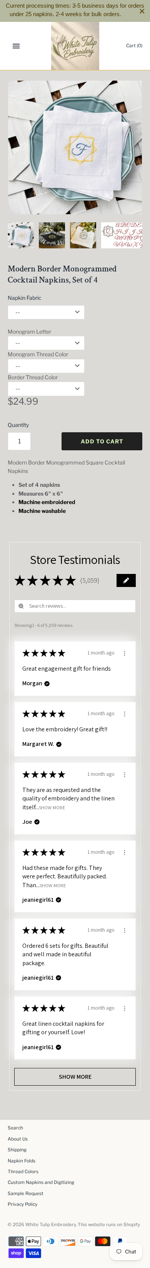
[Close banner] (142, 11)
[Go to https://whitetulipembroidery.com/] (75, 46)
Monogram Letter (29, 331)
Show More (52, 807)
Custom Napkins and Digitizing (41, 1182)
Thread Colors (23, 1171)
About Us (18, 1139)
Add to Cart (102, 441)
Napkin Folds (21, 1161)
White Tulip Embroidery (50, 1224)
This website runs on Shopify (109, 1224)
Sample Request (25, 1193)
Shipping (17, 1149)
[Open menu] (16, 46)
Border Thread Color (33, 377)
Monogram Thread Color (38, 354)
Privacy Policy (22, 1204)
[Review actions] (124, 652)
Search (15, 1128)
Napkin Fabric (25, 297)
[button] (126, 580)
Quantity (18, 425)
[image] (75, 147)
